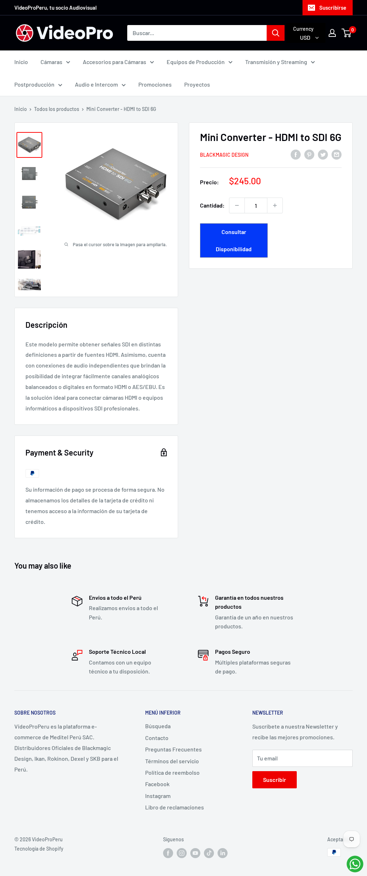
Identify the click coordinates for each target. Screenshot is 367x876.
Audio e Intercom (96, 84)
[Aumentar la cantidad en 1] (274, 205)
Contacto (156, 737)
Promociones (155, 84)
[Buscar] (276, 33)
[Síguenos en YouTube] (195, 853)
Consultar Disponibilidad (234, 240)
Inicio (21, 61)
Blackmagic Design (224, 155)
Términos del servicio (172, 761)
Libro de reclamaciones (174, 807)
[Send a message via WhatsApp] (355, 864)
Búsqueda (158, 725)
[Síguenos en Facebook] (168, 853)
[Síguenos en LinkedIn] (223, 853)
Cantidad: (212, 205)
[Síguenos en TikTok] (209, 853)
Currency (303, 29)
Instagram (158, 795)
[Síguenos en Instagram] (182, 853)
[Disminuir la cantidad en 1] (236, 205)
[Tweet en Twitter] (323, 154)
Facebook (157, 783)
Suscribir (274, 779)
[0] (346, 33)
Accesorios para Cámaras (114, 61)
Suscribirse (332, 7)
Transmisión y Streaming (276, 61)
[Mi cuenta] (332, 33)
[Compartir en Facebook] (296, 154)
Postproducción (34, 84)
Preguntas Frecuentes (173, 749)
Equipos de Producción (196, 61)
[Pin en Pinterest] (309, 154)
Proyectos (197, 84)
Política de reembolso (172, 772)
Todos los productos (56, 109)
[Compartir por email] (337, 154)
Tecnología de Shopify (38, 849)
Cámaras (51, 61)
